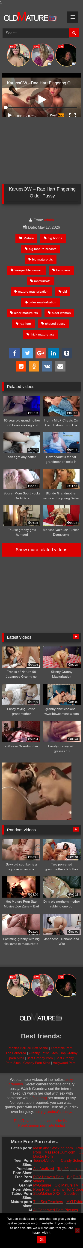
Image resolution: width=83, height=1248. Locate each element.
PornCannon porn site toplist (41, 1125)
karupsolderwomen (28, 270)
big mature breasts (42, 249)
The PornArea (16, 1053)
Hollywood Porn (64, 1063)
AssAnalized (43, 1169)
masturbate (42, 281)
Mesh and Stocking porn (53, 1148)
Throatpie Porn (62, 1048)
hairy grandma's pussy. (53, 1112)
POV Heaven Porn (48, 1177)
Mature (29, 238)
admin (49, 220)
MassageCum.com (59, 1152)
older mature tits (26, 313)
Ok (42, 1239)
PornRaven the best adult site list (41, 1121)
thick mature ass (42, 334)
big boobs (55, 238)
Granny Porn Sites (36, 1063)
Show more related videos (41, 549)
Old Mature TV (66, 1185)
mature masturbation (33, 291)
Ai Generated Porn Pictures (55, 1210)
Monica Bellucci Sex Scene (28, 1048)
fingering (40, 1098)
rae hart (25, 323)
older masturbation (42, 302)
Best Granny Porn (40, 1058)
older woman (61, 313)
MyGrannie (42, 1185)
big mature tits (42, 259)
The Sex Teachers (48, 1202)
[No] (77, 1230)
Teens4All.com (45, 1160)
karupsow (63, 270)
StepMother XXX (47, 1193)
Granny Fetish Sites (43, 1053)
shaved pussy (55, 323)
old (64, 291)
